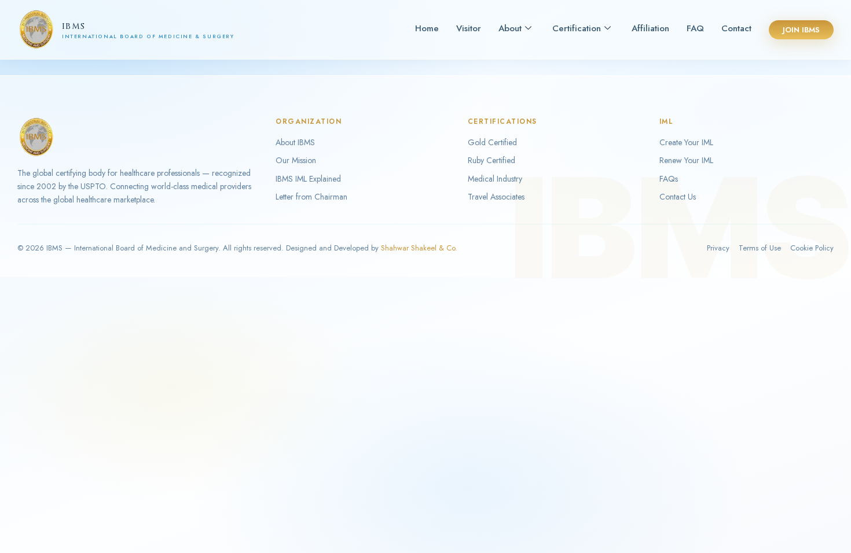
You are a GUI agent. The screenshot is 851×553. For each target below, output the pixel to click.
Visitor (468, 28)
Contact (736, 28)
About (510, 28)
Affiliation (650, 28)
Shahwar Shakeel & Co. (419, 247)
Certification (576, 28)
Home (427, 28)
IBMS (74, 26)
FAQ (695, 28)
